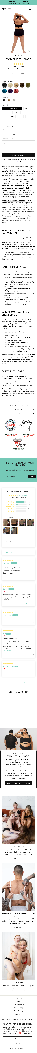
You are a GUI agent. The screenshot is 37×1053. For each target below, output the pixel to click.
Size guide (18, 401)
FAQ (18, 413)
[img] (8, 560)
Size (13, 105)
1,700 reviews (7, 378)
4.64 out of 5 (23, 495)
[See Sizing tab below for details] (7, 105)
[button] (18, 64)
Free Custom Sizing (18, 405)
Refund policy (18, 1011)
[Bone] (14, 100)
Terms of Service (18, 1004)
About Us (18, 998)
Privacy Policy (18, 1008)
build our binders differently (14, 200)
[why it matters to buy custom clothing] (18, 887)
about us (18, 858)
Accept (17, 1038)
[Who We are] (18, 820)
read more (18, 992)
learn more (18, 927)
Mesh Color (6, 97)
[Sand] (9, 100)
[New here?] (18, 956)
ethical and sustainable (15, 764)
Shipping (11, 69)
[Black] (4, 100)
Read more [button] (7, 650)
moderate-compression (10, 186)
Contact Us (18, 1014)
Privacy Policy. (26, 1033)
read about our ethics (18, 783)
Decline (17, 1043)
